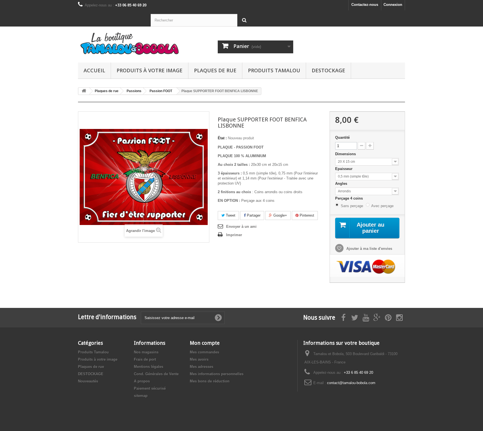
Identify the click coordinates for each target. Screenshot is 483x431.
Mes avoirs (199, 359)
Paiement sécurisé (150, 388)
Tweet (230, 215)
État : (222, 138)
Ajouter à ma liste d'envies (368, 248)
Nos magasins (146, 352)
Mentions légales (148, 367)
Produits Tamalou (274, 70)
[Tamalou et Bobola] (129, 43)
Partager (253, 215)
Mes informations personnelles (216, 374)
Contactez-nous (364, 5)
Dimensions (346, 154)
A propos (142, 381)
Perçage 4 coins (349, 198)
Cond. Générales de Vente (156, 374)
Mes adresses (201, 367)
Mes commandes (204, 352)
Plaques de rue (215, 70)
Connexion (392, 5)
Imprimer (234, 235)
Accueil (94, 70)
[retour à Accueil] (84, 91)
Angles (341, 183)
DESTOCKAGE (328, 70)
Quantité (342, 137)
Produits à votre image (150, 70)
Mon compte (205, 343)
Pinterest (306, 215)
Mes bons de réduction (209, 381)
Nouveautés (88, 381)
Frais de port (145, 359)
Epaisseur (344, 169)
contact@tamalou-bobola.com (351, 383)
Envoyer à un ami (241, 226)
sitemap (141, 396)
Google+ (279, 215)
